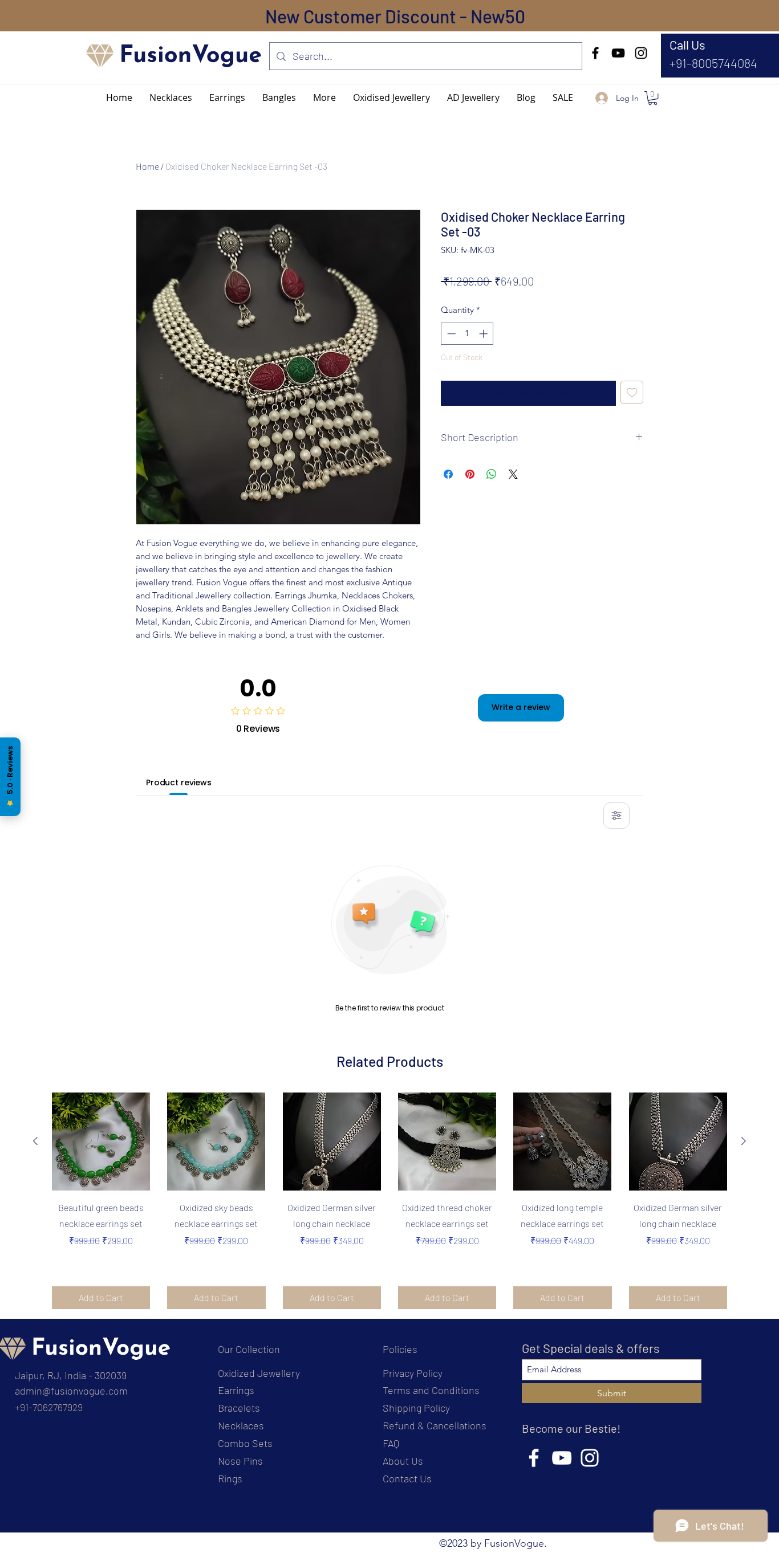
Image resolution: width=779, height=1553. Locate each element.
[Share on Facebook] (448, 474)
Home (147, 166)
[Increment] (484, 333)
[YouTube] (618, 53)
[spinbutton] (467, 333)
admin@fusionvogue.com (71, 1390)
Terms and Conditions (431, 1390)
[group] (389, 1201)
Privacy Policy (413, 1373)
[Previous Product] (35, 1141)
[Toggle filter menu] (616, 815)
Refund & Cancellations (434, 1425)
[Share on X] (513, 474)
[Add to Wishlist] (632, 392)
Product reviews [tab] (179, 782)
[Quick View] (101, 1142)
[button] (324, 97)
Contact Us (407, 1478)
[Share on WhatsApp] (491, 474)
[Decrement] (450, 333)
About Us (403, 1460)
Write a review (521, 707)
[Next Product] (743, 1141)
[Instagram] (641, 53)
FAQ (391, 1443)
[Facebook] (595, 53)
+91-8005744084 (713, 62)
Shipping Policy (416, 1407)
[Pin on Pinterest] (470, 474)
